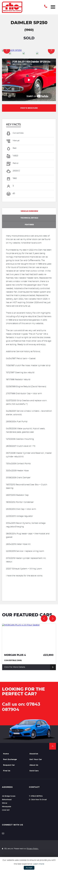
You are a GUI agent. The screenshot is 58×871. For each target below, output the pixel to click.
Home (6, 754)
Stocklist (34, 754)
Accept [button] (29, 868)
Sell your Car (36, 759)
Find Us (6, 771)
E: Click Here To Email (38, 799)
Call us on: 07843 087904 (21, 707)
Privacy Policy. (33, 848)
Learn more (38, 864)
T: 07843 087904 (36, 796)
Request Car (9, 765)
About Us (34, 765)
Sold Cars (34, 771)
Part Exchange (10, 759)
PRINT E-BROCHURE (29, 108)
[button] (52, 746)
